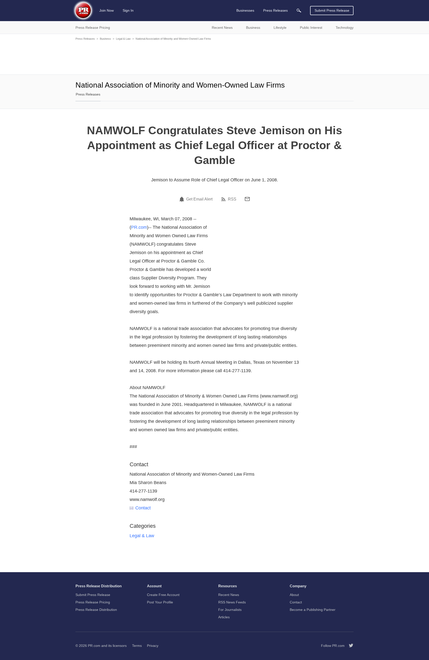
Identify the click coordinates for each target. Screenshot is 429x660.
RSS (232, 199)
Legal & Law (123, 38)
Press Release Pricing (92, 602)
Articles (224, 617)
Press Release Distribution (96, 610)
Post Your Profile (160, 602)
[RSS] (224, 199)
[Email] (247, 199)
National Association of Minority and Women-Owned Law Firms (173, 38)
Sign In (128, 10)
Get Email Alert (199, 199)
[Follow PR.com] (349, 645)
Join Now (106, 10)
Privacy (152, 645)
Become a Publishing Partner (312, 610)
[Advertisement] (214, 57)
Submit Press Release (332, 10)
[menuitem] (299, 10)
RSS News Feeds (232, 602)
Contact (143, 507)
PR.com (139, 227)
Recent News (228, 595)
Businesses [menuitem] (245, 10)
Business (105, 38)
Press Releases (85, 38)
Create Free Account (163, 595)
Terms (137, 645)
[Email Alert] (182, 199)
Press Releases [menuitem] (275, 10)
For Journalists (230, 610)
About (294, 595)
